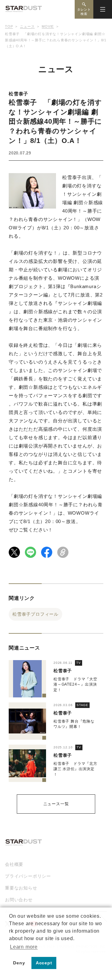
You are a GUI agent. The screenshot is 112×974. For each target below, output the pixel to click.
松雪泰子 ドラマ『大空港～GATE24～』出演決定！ (75, 684)
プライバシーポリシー (28, 876)
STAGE (82, 705)
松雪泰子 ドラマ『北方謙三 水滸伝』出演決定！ (75, 769)
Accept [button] (44, 962)
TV (78, 662)
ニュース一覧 (56, 804)
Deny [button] (19, 962)
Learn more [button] (24, 946)
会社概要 (14, 864)
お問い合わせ (19, 900)
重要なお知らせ (21, 888)
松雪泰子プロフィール (35, 614)
